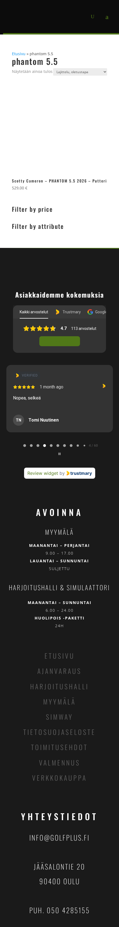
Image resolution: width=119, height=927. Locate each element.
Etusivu (18, 53)
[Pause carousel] (59, 454)
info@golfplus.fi (59, 837)
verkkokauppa (59, 778)
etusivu (60, 656)
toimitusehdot (59, 747)
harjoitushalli (59, 686)
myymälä (59, 701)
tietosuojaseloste (59, 732)
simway (59, 717)
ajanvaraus (59, 671)
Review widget (42, 473)
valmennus (59, 762)
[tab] (24, 445)
